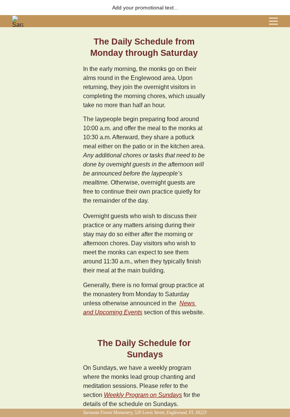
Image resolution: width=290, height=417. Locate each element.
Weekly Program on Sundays (143, 395)
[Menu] (273, 21)
